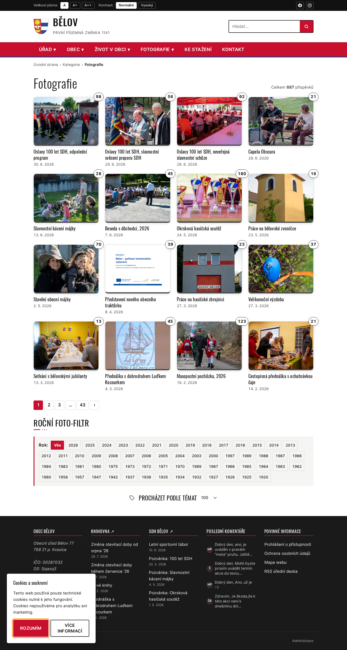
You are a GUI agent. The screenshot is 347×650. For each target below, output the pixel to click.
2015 (257, 445)
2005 (163, 456)
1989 (246, 456)
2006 (146, 456)
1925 (246, 477)
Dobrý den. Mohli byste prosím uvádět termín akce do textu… (235, 568)
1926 (230, 477)
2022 (140, 445)
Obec (75, 49)
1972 (146, 466)
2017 (223, 445)
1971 (163, 466)
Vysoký (147, 5)
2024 (106, 445)
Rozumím (31, 628)
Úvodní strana (46, 64)
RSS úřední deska (281, 571)
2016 (240, 445)
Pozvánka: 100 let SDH (170, 558)
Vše (57, 445)
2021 (156, 445)
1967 (213, 466)
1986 (297, 456)
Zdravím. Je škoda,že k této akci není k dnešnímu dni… (235, 601)
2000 (213, 456)
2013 (290, 445)
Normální (126, 5)
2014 (274, 445)
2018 (207, 445)
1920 (263, 477)
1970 (180, 466)
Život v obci (112, 49)
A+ (75, 5)
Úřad (47, 49)
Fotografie (157, 49)
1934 (180, 477)
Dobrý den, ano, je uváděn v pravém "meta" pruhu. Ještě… (233, 549)
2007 (130, 456)
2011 (63, 456)
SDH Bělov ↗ (161, 531)
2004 (180, 456)
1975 (113, 466)
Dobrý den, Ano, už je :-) (233, 585)
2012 (46, 456)
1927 (213, 477)
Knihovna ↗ (102, 531)
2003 (196, 456)
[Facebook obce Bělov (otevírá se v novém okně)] (300, 5)
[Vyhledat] (306, 26)
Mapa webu (275, 562)
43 (82, 404)
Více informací (70, 628)
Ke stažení (198, 49)
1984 (46, 466)
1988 (263, 456)
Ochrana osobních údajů (287, 553)
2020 (173, 445)
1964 (263, 466)
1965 (246, 466)
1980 (96, 466)
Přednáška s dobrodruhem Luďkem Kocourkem (112, 605)
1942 (113, 477)
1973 (130, 466)
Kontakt (233, 49)
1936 (146, 477)
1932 (196, 477)
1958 (63, 477)
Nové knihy (101, 585)
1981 (79, 466)
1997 (230, 456)
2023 (123, 445)
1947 (96, 477)
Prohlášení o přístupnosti (287, 544)
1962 (297, 466)
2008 (113, 456)
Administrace (302, 641)
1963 (280, 466)
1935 (163, 477)
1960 (46, 477)
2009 (96, 456)
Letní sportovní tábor (168, 544)
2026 (73, 445)
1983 (63, 466)
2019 (190, 445)
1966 (230, 466)
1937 (130, 477)
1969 (196, 466)
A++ (88, 5)
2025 (90, 445)
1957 (79, 477)
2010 (79, 456)
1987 (280, 456)
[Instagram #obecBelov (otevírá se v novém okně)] (309, 5)
